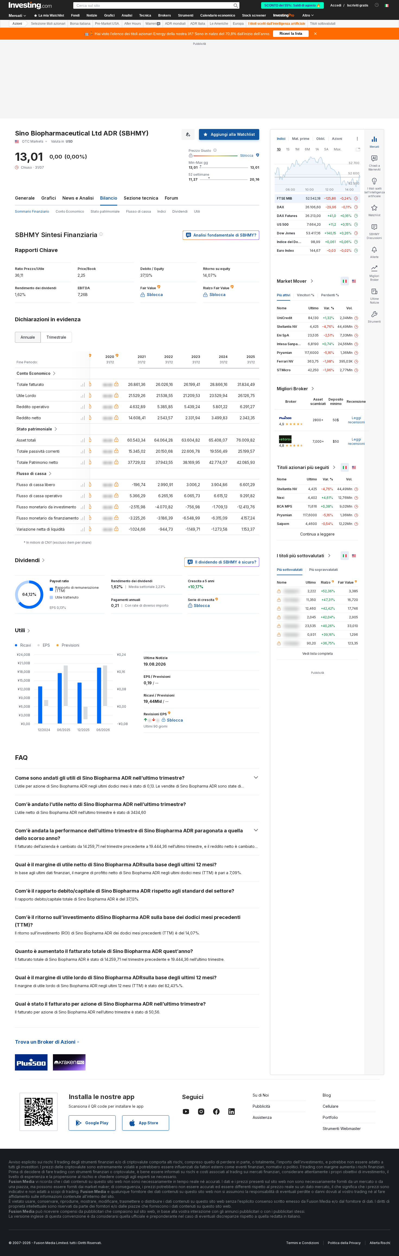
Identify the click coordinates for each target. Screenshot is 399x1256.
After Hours (132, 24)
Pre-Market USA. (107, 24)
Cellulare (330, 1106)
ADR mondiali (175, 24)
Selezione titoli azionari (48, 24)
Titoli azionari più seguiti (303, 467)
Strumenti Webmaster (342, 1128)
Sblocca (246, 155)
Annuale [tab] (28, 337)
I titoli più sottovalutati (300, 555)
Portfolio (330, 1117)
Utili (197, 211)
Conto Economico (70, 211)
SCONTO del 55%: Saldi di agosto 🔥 (292, 5)
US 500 (283, 224)
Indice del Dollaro (291, 242)
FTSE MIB (284, 198)
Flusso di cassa (138, 211)
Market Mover (292, 281)
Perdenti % (330, 295)
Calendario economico (217, 15)
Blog (327, 1095)
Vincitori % (305, 295)
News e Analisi (78, 198)
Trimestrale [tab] (56, 337)
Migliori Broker (292, 388)
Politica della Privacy (344, 1243)
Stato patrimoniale (105, 211)
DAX (280, 207)
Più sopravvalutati (323, 570)
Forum (171, 198)
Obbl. (320, 139)
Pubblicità (261, 1106)
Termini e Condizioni (302, 1243)
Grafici (48, 198)
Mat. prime (300, 139)
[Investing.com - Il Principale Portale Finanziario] (30, 5)
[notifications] (377, 5)
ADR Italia (197, 24)
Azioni (17, 24)
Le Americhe (219, 24)
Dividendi (180, 211)
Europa (238, 24)
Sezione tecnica (141, 198)
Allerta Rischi (380, 1243)
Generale (25, 198)
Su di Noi (261, 1095)
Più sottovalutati (289, 570)
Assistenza (262, 1117)
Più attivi (283, 295)
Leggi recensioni (356, 420)
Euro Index (285, 250)
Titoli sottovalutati (322, 24)
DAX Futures (287, 216)
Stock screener (254, 15)
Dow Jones (286, 233)
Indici (161, 211)
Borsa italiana (80, 24)
